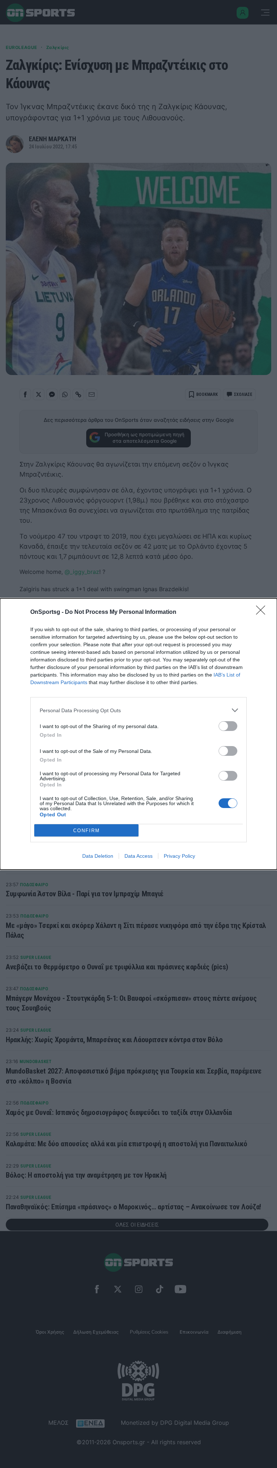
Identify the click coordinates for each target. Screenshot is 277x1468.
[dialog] (138, 734)
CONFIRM (86, 830)
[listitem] (138, 710)
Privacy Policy (179, 856)
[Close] (263, 612)
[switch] (228, 726)
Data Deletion (97, 856)
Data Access (138, 856)
